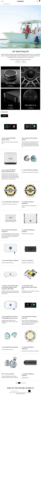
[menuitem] (3, 1)
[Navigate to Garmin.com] (20, 1)
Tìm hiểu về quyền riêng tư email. (20, 393)
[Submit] (29, 391)
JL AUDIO (17, 61)
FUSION (23, 61)
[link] (20, 26)
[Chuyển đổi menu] (0, 1)
